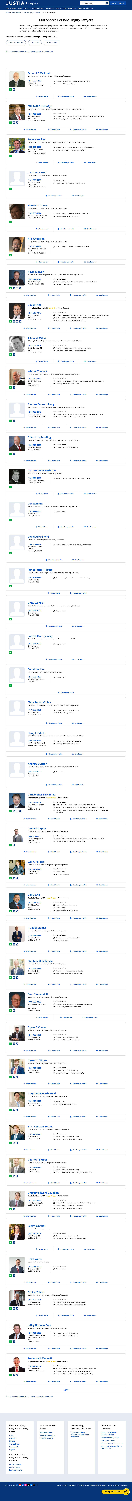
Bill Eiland (34, 894)
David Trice (34, 304)
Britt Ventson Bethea (40, 1126)
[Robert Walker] (17, 145)
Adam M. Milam (37, 338)
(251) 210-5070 (34, 445)
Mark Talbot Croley (39, 702)
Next (66, 1390)
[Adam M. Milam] (17, 344)
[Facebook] (23, 1485)
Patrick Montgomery (40, 636)
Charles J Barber (37, 1159)
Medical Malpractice (47, 1435)
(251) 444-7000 (34, 511)
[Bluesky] (31, 1485)
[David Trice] (17, 311)
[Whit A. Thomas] (17, 377)
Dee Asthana (35, 503)
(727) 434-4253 (34, 740)
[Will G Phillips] (17, 867)
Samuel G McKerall (39, 73)
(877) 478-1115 (34, 935)
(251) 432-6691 (34, 114)
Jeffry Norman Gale (39, 1325)
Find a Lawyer (11, 8)
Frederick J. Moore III (40, 1358)
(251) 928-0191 (34, 345)
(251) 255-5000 (34, 902)
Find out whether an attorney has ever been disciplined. (80, 1434)
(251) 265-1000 (34, 1266)
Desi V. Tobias (36, 1292)
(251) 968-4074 (34, 213)
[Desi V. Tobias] (17, 1298)
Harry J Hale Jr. (36, 733)
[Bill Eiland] (17, 901)
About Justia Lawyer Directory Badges (109, 1433)
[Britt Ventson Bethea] (17, 1132)
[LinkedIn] (17, 1485)
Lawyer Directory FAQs (110, 1437)
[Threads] (28, 1485)
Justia (8, 12)
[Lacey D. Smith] (17, 1232)
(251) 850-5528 (34, 180)
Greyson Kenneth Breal (42, 1093)
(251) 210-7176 (34, 312)
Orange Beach (14, 1444)
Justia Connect (62, 1485)
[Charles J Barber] (17, 1165)
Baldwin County (15, 1464)
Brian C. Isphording (39, 437)
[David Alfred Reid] (17, 542)
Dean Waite (35, 1259)
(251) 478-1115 (34, 869)
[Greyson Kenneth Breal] (17, 1099)
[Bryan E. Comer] (17, 1033)
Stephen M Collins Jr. (40, 961)
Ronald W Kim (36, 669)
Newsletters (72, 8)
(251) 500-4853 (34, 246)
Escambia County (15, 1470)
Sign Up (121, 3)
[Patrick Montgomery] (17, 642)
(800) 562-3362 (34, 1001)
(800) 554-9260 (34, 836)
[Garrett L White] (17, 1066)
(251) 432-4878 (34, 412)
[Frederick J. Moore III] (17, 1364)
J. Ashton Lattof (37, 172)
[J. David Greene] (17, 934)
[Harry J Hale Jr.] (17, 739)
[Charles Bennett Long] (17, 410)
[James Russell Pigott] (17, 576)
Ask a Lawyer (23, 8)
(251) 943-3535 (34, 577)
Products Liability (46, 1438)
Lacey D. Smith (37, 1225)
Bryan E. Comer (37, 1027)
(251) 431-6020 (34, 1333)
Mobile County (14, 1467)
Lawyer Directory (16, 12)
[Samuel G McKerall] (17, 79)
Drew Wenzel (36, 602)
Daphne (12, 1450)
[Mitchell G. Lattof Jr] (17, 112)
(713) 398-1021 (34, 710)
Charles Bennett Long (41, 404)
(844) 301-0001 (34, 147)
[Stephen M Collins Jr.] (17, 967)
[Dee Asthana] (17, 509)
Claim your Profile (108, 1440)
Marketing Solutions (85, 8)
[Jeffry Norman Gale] (17, 1331)
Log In (114, 3)
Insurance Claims (46, 1432)
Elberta (12, 1441)
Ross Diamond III (38, 994)
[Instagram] (25, 1485)
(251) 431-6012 (34, 279)
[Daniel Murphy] (17, 834)
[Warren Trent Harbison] (17, 476)
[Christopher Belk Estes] (17, 800)
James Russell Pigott (40, 569)
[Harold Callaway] (17, 211)
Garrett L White (37, 1060)
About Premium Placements (111, 1443)
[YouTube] (20, 1485)
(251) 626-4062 (34, 478)
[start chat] (126, 1491)
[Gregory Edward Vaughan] (17, 1199)
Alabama (37, 12)
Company (80, 1485)
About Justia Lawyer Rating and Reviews (111, 1447)
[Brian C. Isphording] (17, 443)
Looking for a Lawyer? (112, 1492)
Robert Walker (36, 139)
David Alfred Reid (38, 536)
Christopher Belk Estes (41, 794)
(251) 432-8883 (34, 1200)
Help (87, 1485)
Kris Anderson (36, 238)
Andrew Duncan (37, 763)
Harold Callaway (37, 205)
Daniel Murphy (37, 828)
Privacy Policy (107, 1485)
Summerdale (14, 1447)
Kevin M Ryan (36, 271)
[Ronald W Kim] (17, 675)
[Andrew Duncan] (17, 770)
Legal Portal (72, 1485)
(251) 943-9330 (34, 378)
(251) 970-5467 (34, 676)
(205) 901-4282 (34, 544)
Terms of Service (95, 1485)
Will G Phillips (36, 861)
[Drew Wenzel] (17, 609)
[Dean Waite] (17, 1265)
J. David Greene (37, 927)
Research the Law (36, 8)
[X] (34, 1485)
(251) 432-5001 (34, 1035)
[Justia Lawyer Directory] (15, 3)
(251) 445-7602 (34, 1366)
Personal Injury (28, 12)
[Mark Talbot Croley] (17, 708)
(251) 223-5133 (34, 80)
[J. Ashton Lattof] (17, 178)
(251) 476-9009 (34, 802)
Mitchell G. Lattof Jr (39, 106)
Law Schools (49, 8)
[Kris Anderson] (17, 244)
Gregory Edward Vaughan (43, 1192)
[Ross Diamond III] (17, 1000)
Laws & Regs (61, 8)
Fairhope (12, 1438)
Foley (11, 1435)
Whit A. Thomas (37, 371)
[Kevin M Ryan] (17, 277)
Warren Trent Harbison (42, 470)
